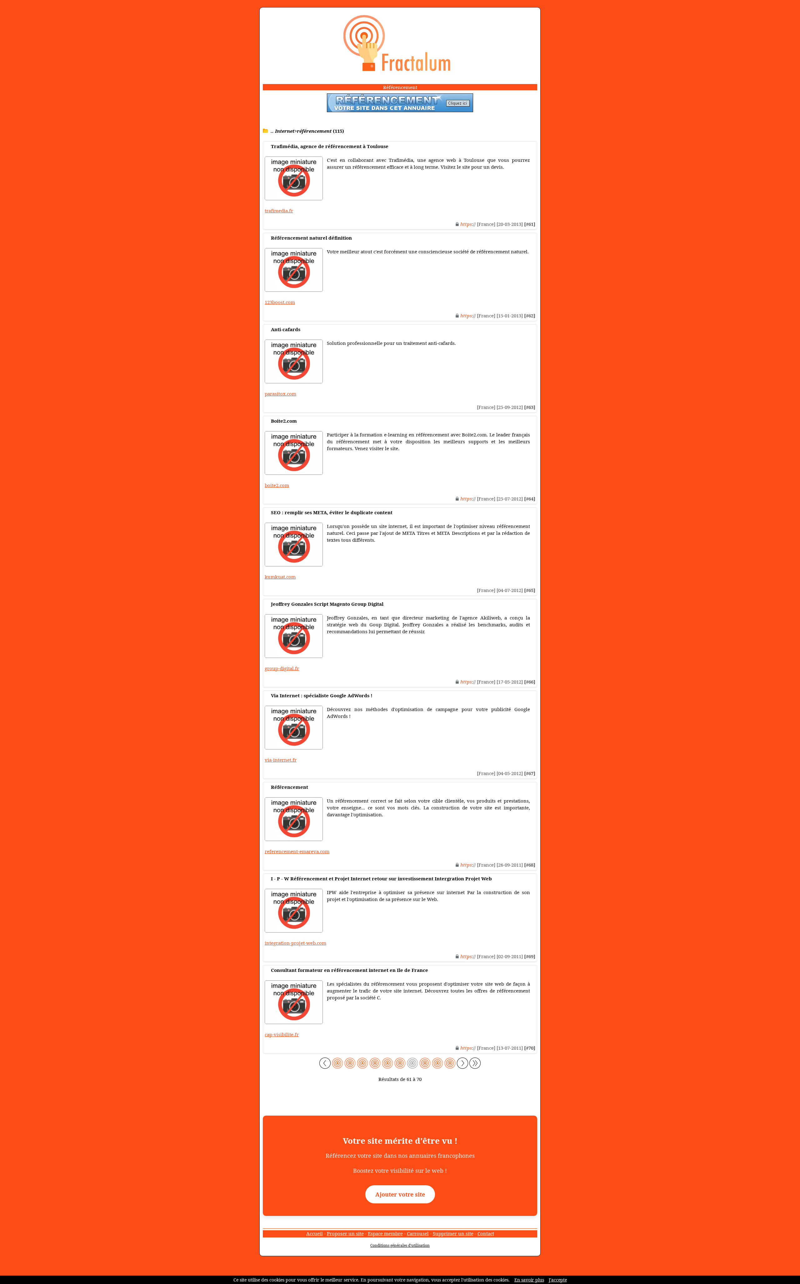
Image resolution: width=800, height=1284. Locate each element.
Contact (486, 1233)
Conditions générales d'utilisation (400, 1245)
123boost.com (280, 302)
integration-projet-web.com (295, 943)
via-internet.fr (281, 760)
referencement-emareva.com (297, 851)
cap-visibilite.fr (282, 1034)
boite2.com (277, 485)
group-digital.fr (282, 668)
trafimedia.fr (279, 210)
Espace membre (385, 1233)
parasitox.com (280, 394)
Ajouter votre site (400, 1194)
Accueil (314, 1233)
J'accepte (558, 1280)
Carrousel (418, 1233)
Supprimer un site (453, 1233)
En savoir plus (529, 1280)
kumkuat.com (280, 577)
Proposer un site (345, 1233)
